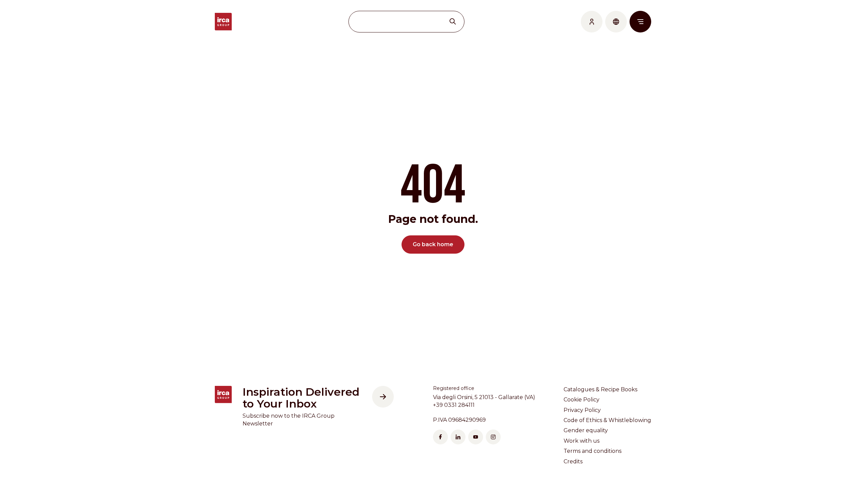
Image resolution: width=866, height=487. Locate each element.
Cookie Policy (581, 399)
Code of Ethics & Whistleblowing (607, 420)
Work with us (581, 441)
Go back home (433, 244)
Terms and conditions (592, 451)
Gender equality (586, 430)
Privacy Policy (582, 410)
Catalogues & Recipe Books (600, 389)
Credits (573, 461)
